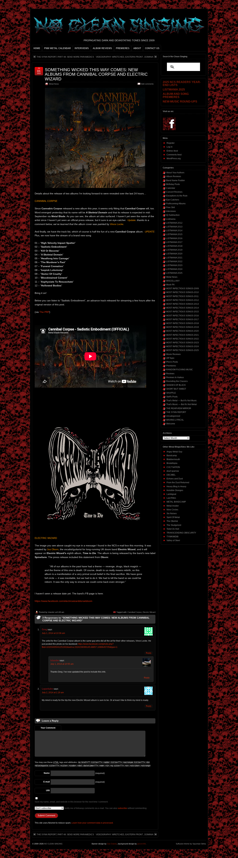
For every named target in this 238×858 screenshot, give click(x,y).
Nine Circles (172, 509)
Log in (169, 147)
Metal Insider (173, 506)
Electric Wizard (149, 612)
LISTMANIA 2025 (174, 273)
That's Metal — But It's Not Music (181, 400)
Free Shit (170, 207)
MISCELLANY (173, 281)
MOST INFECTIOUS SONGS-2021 (182, 335)
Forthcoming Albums (176, 203)
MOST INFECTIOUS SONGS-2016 (182, 315)
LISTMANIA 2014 (174, 230)
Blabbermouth (173, 459)
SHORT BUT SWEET (176, 389)
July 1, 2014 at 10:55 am (62, 664)
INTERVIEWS (82, 48)
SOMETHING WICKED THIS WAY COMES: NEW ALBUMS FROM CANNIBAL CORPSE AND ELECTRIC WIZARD (96, 74)
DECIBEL (171, 475)
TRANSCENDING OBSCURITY (181, 533)
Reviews (170, 373)
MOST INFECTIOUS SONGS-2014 (182, 308)
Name (47, 773)
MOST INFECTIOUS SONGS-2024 (182, 346)
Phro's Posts (172, 362)
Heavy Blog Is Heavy (176, 486)
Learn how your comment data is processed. (92, 823)
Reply (148, 653)
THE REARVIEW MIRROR (178, 408)
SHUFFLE (171, 393)
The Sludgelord (174, 525)
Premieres (171, 366)
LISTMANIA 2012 (174, 223)
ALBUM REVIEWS (102, 48)
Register (171, 143)
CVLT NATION (173, 467)
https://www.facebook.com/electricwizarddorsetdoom (63, 601)
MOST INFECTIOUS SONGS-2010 (182, 292)
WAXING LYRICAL (175, 420)
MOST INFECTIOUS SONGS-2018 (182, 323)
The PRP (44, 312)
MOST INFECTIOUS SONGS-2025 (182, 350)
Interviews (171, 211)
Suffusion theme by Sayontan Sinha (191, 844)
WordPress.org (174, 158)
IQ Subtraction (173, 215)
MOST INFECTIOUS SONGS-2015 (182, 311)
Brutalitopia (172, 463)
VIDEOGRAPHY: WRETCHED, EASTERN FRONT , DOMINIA (124, 57)
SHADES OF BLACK (176, 385)
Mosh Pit (170, 284)
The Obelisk (172, 521)
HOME (36, 48)
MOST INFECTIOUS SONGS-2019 (182, 327)
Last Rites (171, 498)
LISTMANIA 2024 (174, 269)
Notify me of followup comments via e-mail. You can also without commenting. (105, 808)
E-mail (46, 782)
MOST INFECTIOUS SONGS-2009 (182, 288)
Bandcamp (172, 455)
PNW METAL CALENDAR (57, 48)
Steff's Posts (172, 397)
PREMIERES (122, 48)
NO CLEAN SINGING (53, 844)
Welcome (170, 423)
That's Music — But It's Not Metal (181, 404)
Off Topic (170, 358)
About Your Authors (175, 172)
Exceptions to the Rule (176, 196)
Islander (51, 612)
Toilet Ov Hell (173, 529)
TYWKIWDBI (172, 536)
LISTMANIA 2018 (174, 246)
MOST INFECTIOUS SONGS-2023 (182, 342)
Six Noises (172, 513)
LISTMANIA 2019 (174, 250)
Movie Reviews (173, 354)
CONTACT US (152, 48)
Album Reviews (173, 176)
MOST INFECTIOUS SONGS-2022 (182, 339)
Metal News (54, 84)
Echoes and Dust (175, 478)
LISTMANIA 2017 (174, 242)
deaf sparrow (173, 471)
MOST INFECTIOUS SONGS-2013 (182, 304)
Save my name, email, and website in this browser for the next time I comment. (71, 802)
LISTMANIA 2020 (174, 253)
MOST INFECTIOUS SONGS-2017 (182, 319)
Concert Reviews (174, 192)
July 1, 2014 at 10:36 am (53, 633)
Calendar (170, 188)
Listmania (170, 219)
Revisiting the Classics (177, 381)
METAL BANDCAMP (176, 502)
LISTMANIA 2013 (174, 227)
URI (48, 790)
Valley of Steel (173, 540)
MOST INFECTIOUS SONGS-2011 (182, 296)
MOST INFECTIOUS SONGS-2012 (182, 300)
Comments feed (174, 154)
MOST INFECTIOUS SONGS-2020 (182, 331)
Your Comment (48, 728)
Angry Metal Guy (174, 451)
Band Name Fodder (175, 180)
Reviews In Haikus (175, 377)
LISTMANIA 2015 (174, 234)
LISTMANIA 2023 (174, 265)
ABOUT (137, 48)
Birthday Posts (173, 184)
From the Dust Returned (178, 482)
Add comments (147, 84)
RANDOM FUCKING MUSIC (179, 369)
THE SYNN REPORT (176, 412)
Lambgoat (171, 494)
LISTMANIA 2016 (174, 238)
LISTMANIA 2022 (174, 261)
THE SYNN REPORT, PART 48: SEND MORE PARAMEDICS (65, 57)
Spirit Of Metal (173, 517)
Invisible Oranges (175, 490)
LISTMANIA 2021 (174, 257)
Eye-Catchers (172, 200)
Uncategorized (173, 416)
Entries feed (172, 151)
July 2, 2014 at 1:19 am (53, 692)
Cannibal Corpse (135, 612)
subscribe (122, 808)
